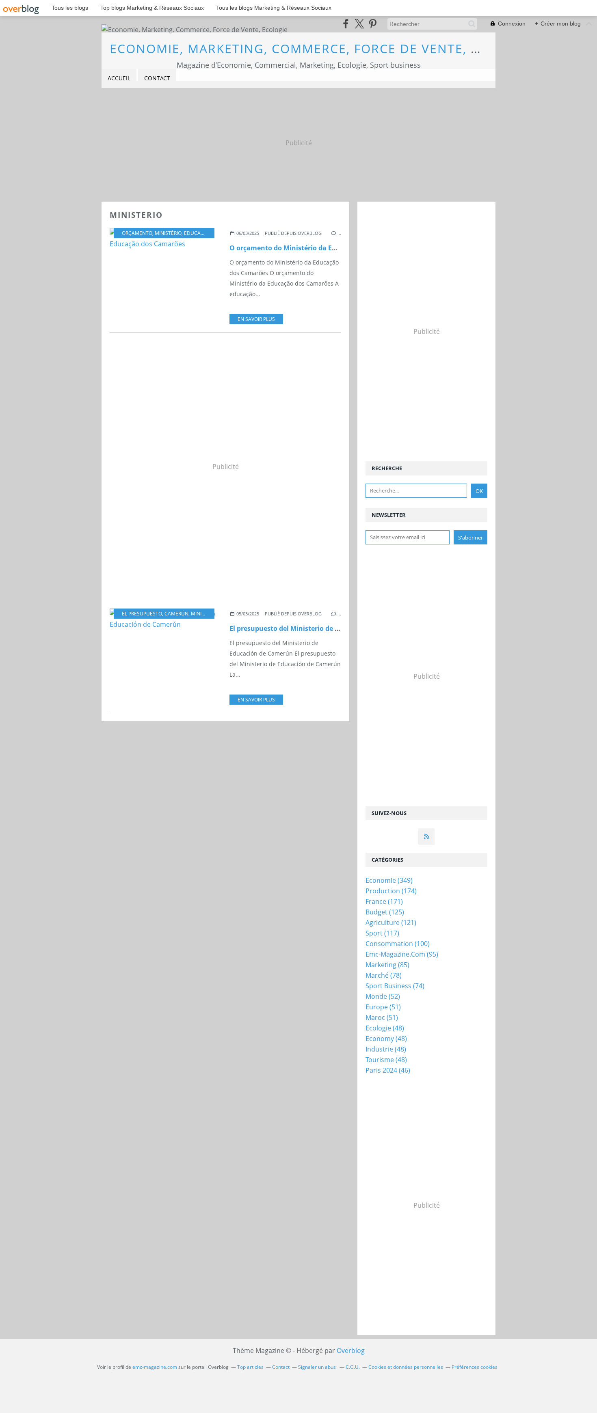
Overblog (351, 1350)
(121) (391, 922)
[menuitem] (119, 78)
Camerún (176, 613)
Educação (197, 233)
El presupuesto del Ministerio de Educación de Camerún (319, 628)
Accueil (119, 78)
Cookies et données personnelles (405, 1367)
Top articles (250, 1367)
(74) (395, 985)
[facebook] (346, 23)
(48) (385, 1028)
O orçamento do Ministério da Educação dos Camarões (317, 247)
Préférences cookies (475, 1367)
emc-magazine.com (154, 1367)
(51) (383, 1006)
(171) (384, 901)
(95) (402, 954)
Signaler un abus (317, 1367)
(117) (382, 933)
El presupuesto (142, 613)
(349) (389, 880)
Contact (157, 78)
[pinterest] (373, 23)
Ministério (168, 233)
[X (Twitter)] (359, 23)
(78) (384, 975)
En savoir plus (256, 319)
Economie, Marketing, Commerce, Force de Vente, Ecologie (323, 48)
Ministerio (204, 613)
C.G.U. (353, 1367)
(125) (385, 912)
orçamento (137, 233)
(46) (388, 1070)
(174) (391, 890)
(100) (398, 943)
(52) (383, 996)
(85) (387, 964)
